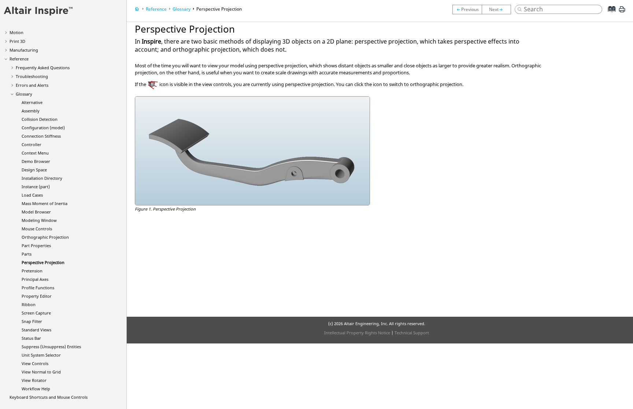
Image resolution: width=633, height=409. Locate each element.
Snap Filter (32, 321)
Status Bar (31, 338)
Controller (31, 144)
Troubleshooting (32, 76)
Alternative (32, 102)
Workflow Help (36, 388)
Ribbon (29, 304)
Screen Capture (36, 313)
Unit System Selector (41, 355)
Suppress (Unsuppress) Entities (51, 346)
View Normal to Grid (41, 372)
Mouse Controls (37, 228)
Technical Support (412, 332)
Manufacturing (24, 50)
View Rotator (34, 380)
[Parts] (467, 9)
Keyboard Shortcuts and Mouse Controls (49, 397)
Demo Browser (36, 161)
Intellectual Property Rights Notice (357, 332)
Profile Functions (38, 287)
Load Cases (32, 195)
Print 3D (17, 41)
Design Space (34, 169)
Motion (16, 32)
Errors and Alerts (32, 85)
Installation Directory (42, 178)
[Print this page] (622, 12)
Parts (27, 254)
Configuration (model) (43, 127)
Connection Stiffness (41, 136)
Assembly (31, 111)
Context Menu (35, 153)
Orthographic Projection (45, 237)
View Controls (35, 363)
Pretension (32, 271)
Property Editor (37, 296)
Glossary (24, 94)
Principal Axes (35, 279)
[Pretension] (498, 9)
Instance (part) (36, 186)
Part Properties (36, 245)
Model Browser (36, 212)
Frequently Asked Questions (43, 67)
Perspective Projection (43, 262)
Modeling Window (39, 220)
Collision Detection (40, 119)
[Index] (609, 14)
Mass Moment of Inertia (44, 203)
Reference (19, 59)
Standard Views (36, 329)
